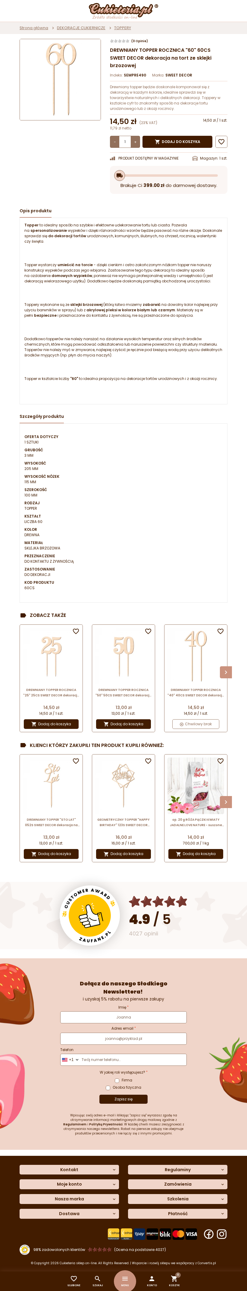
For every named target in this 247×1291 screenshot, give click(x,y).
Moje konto (69, 1184)
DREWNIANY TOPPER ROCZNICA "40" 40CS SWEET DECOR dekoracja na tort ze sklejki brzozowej (195, 693)
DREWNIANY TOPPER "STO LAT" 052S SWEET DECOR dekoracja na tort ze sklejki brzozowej (51, 822)
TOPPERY (122, 28)
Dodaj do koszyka (177, 142)
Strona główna (34, 28)
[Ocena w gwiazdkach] (158, 901)
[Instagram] (221, 1234)
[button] (152, 1281)
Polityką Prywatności (106, 1124)
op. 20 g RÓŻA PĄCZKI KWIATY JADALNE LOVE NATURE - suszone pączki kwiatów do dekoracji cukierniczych (196, 822)
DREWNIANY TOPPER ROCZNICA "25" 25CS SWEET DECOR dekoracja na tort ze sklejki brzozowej (51, 693)
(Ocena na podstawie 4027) (140, 1249)
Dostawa (69, 1213)
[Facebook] (208, 1234)
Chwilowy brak (198, 723)
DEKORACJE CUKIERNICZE (81, 28)
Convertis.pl (207, 1263)
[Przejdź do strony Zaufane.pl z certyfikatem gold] (90, 915)
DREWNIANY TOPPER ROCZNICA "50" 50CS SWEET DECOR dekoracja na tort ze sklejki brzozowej (123, 693)
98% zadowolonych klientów (59, 1249)
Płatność (178, 1213)
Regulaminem (74, 1124)
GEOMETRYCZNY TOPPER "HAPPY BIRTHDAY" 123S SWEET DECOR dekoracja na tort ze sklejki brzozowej (123, 822)
